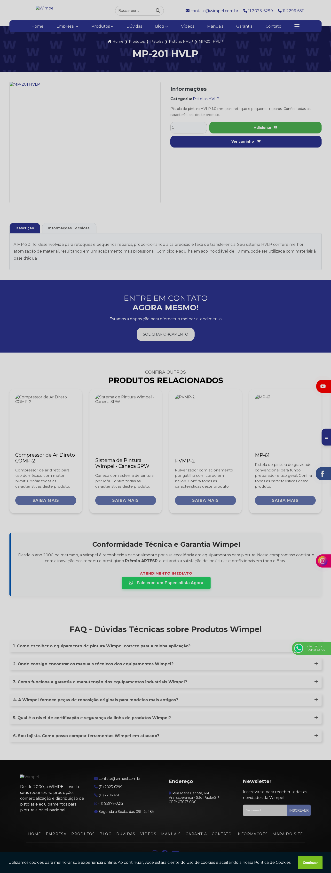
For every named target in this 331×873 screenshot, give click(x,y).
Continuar (310, 863)
